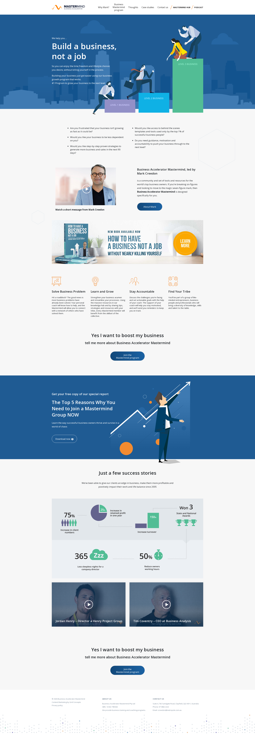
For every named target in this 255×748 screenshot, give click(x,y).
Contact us (163, 7)
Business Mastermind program (119, 7)
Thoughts (133, 7)
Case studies (148, 7)
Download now (63, 438)
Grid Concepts (75, 702)
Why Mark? (103, 7)
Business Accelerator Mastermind (71, 699)
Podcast (198, 7)
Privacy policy (57, 705)
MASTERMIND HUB (181, 7)
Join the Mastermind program (127, 356)
